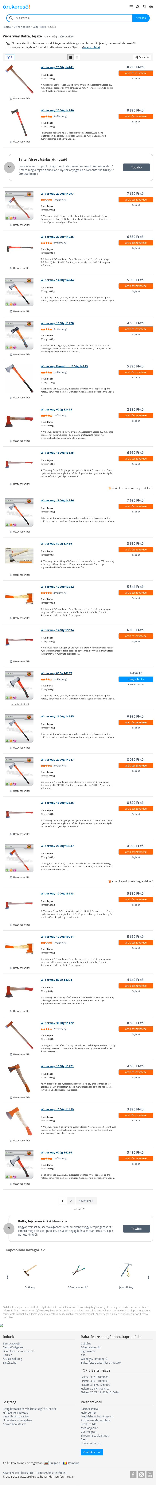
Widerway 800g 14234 (56, 980)
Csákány (30, 1287)
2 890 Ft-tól (136, 409)
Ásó (83, 1355)
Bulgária (54, 1463)
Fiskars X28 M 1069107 (95, 1388)
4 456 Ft (136, 673)
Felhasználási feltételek (51, 1473)
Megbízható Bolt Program (97, 1416)
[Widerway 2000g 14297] (22, 205)
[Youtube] (149, 1474)
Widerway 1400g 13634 (57, 630)
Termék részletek (20, 704)
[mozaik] (77, 57)
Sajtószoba (10, 1362)
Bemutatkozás (12, 1343)
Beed (84, 1439)
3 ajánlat (136, 248)
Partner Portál (90, 1409)
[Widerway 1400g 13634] (22, 642)
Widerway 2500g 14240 (57, 110)
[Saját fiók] (151, 7)
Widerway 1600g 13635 (57, 453)
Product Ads (88, 1424)
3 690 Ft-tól (136, 543)
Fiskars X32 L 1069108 (94, 1377)
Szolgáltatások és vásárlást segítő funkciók (30, 1409)
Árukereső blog (12, 1359)
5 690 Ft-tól (136, 936)
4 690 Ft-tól (136, 1066)
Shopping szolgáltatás (95, 1435)
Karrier (7, 1355)
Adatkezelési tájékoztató (18, 1473)
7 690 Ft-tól (136, 193)
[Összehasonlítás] (138, 7)
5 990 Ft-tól (136, 280)
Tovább (136, 167)
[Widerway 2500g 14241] (22, 79)
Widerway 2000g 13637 (57, 846)
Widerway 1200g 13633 (57, 893)
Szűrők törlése (66, 36)
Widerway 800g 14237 (56, 673)
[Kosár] (144, 7)
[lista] (70, 57)
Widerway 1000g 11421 (57, 1066)
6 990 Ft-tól (136, 452)
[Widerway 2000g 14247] (22, 771)
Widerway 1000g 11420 (57, 323)
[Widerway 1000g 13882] (22, 598)
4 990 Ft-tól (136, 846)
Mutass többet (91, 47)
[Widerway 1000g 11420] (22, 335)
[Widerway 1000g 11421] (22, 1078)
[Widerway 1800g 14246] (22, 512)
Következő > (86, 1201)
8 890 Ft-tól (136, 110)
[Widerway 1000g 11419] (22, 1121)
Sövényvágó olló (78, 1287)
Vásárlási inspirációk (16, 1416)
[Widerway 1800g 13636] (22, 814)
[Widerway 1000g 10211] (22, 948)
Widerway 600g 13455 (56, 409)
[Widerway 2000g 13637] (22, 858)
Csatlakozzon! (92, 1452)
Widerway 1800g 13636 (57, 803)
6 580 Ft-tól (136, 237)
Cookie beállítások (14, 1424)
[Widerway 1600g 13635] (22, 464)
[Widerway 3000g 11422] (22, 1035)
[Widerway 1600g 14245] (22, 728)
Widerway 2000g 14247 (57, 760)
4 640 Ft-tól (136, 980)
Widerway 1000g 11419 (57, 1109)
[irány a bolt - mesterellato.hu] (22, 685)
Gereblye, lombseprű (94, 1359)
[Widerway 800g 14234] (22, 992)
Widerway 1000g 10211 (57, 937)
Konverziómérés (91, 1443)
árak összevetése (136, 73)
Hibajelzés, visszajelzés (17, 1420)
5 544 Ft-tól (136, 586)
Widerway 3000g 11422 (57, 1023)
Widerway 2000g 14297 (57, 194)
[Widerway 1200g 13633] (22, 905)
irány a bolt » (136, 679)
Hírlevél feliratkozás (15, 1412)
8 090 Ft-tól (136, 759)
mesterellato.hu (136, 684)
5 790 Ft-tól (136, 366)
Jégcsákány (126, 1287)
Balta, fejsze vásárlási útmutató (42, 159)
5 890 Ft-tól (136, 893)
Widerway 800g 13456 (56, 543)
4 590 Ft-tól (136, 323)
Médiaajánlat (89, 1428)
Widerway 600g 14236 (56, 1152)
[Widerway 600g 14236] (22, 1164)
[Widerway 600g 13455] (22, 421)
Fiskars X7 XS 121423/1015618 (100, 1392)
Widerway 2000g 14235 (57, 237)
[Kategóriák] (131, 7)
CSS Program (89, 1431)
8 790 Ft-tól (136, 67)
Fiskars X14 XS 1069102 (95, 1384)
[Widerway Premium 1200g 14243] (22, 378)
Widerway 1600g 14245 (57, 716)
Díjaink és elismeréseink (18, 1351)
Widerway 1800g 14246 (57, 500)
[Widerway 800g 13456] (22, 555)
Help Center (88, 1412)
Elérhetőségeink (13, 1347)
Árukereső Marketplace (95, 1420)
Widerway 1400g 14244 (57, 280)
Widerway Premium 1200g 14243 (64, 366)
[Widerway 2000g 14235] (22, 249)
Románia (73, 1463)
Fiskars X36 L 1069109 (94, 1381)
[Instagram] (141, 1474)
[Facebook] (133, 1474)
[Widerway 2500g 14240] (22, 122)
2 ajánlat (136, 78)
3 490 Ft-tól (136, 1152)
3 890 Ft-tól (136, 1109)
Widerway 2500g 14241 (57, 67)
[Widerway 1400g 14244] (22, 292)
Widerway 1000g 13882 (57, 587)
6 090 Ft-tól (136, 630)
